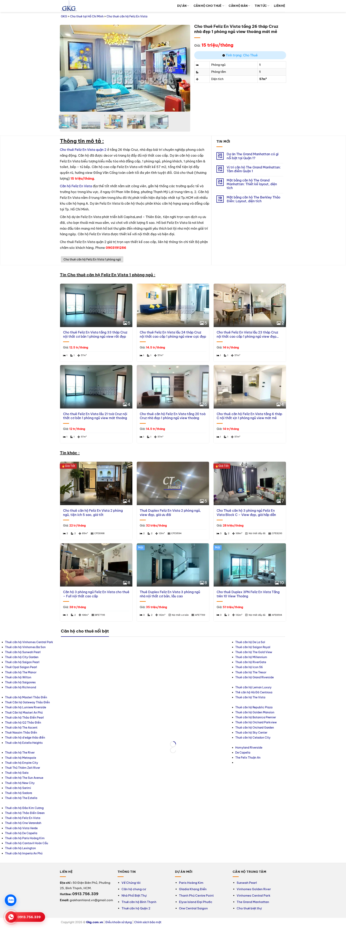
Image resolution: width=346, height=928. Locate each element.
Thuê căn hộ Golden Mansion (254, 712)
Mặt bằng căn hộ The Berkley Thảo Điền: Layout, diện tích (253, 199)
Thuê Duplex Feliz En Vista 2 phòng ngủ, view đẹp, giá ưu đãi (170, 513)
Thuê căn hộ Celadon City (253, 737)
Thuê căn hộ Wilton (18, 677)
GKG (64, 16)
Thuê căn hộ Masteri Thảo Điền (26, 697)
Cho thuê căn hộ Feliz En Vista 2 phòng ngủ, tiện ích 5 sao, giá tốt (93, 513)
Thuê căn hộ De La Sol (250, 642)
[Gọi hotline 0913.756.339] (11, 917)
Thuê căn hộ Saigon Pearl (22, 662)
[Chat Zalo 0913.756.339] (10, 900)
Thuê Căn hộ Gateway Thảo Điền (27, 702)
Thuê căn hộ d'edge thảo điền (25, 737)
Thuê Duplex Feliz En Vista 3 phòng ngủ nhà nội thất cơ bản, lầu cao (170, 594)
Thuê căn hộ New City (20, 783)
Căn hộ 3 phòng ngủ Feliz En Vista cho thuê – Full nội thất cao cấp (96, 594)
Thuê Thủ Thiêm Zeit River (22, 768)
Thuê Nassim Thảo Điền (21, 732)
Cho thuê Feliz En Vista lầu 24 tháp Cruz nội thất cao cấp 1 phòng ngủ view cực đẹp (173, 334)
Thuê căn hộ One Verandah (23, 823)
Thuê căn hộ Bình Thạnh (139, 902)
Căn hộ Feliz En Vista (76, 186)
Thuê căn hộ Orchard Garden (254, 727)
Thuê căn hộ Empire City (21, 763)
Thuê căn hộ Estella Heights (24, 743)
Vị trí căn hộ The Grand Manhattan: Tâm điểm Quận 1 (254, 169)
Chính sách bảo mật (147, 922)
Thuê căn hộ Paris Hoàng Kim (25, 838)
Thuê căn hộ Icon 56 (249, 667)
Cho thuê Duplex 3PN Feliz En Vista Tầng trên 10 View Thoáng (248, 594)
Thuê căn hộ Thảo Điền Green (25, 813)
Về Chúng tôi (131, 883)
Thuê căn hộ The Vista (250, 697)
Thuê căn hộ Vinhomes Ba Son (25, 647)
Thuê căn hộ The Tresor (250, 672)
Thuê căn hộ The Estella (21, 798)
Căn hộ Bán (238, 6)
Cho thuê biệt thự (249, 908)
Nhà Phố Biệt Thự (134, 895)
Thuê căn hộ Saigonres (20, 682)
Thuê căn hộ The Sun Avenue (24, 778)
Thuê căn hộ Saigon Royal (252, 647)
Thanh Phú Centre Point (196, 895)
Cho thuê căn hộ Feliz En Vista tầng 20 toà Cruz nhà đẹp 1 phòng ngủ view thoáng (172, 416)
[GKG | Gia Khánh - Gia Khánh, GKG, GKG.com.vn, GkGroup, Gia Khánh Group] (69, 6)
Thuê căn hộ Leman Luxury (253, 687)
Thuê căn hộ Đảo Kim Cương (24, 808)
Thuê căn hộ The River (20, 752)
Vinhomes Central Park (253, 895)
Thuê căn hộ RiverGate (250, 662)
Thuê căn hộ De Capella (21, 833)
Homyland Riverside (248, 747)
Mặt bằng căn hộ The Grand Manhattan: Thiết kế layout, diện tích (252, 184)
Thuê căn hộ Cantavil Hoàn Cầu (26, 843)
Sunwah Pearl (247, 883)
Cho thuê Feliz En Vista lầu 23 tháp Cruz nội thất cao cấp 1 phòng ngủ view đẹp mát (247, 334)
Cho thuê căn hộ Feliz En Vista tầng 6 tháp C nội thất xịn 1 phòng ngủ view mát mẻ (249, 416)
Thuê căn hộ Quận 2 (136, 908)
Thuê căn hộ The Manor (20, 672)
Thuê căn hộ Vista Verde (21, 828)
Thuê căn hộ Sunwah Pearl (23, 652)
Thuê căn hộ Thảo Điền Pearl (24, 717)
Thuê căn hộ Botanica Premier (255, 717)
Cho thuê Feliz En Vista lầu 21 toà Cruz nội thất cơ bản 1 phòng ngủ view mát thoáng (95, 416)
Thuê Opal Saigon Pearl (21, 667)
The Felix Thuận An (248, 757)
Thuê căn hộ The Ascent (21, 727)
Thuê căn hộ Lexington (20, 848)
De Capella (242, 752)
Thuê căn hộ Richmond (20, 687)
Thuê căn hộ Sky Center (251, 732)
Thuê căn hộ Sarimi (18, 788)
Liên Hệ (279, 6)
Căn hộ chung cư (134, 889)
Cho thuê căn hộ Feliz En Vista (127, 16)
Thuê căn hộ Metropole (20, 758)
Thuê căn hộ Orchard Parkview (256, 722)
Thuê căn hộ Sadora (18, 793)
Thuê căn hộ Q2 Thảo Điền (23, 722)
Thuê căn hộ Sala (16, 773)
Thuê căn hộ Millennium (251, 657)
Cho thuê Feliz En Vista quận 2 (83, 150)
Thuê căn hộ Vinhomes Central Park (29, 642)
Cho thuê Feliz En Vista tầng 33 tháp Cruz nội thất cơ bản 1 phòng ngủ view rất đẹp (95, 334)
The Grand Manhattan (253, 902)
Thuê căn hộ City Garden (21, 657)
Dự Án (181, 6)
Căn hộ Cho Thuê (207, 6)
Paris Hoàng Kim (191, 883)
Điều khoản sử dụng (118, 922)
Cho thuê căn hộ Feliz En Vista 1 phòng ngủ (92, 259)
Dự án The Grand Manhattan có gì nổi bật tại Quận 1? (253, 156)
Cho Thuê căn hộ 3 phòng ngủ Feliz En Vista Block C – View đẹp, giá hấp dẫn (246, 513)
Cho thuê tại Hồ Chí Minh (87, 16)
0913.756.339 (29, 917)
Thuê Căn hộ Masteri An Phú (24, 712)
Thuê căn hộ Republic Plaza (254, 707)
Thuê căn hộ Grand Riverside (254, 677)
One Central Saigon (193, 908)
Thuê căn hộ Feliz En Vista (22, 818)
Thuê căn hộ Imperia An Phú (23, 853)
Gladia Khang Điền (193, 889)
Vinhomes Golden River (254, 889)
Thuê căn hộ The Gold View (253, 652)
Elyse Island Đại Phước (195, 902)
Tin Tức (261, 6)
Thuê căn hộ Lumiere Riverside (25, 707)
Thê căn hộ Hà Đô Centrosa (253, 692)
